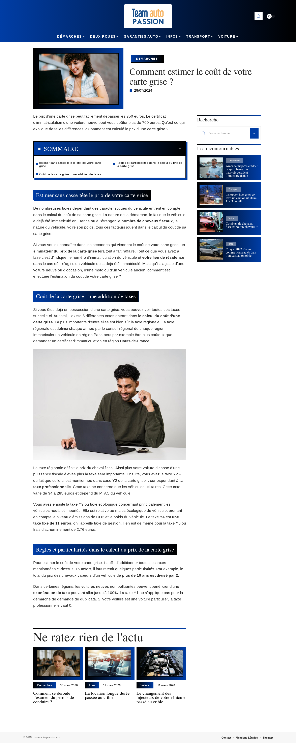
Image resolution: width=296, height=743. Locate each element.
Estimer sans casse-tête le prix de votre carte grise (70, 164)
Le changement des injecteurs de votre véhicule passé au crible (161, 697)
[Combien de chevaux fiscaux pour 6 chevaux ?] (211, 222)
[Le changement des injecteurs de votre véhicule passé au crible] (161, 663)
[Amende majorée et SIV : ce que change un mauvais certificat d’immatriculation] (211, 167)
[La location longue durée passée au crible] (109, 663)
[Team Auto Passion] (148, 16)
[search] (259, 16)
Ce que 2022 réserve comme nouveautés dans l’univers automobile (241, 252)
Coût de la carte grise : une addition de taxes (70, 174)
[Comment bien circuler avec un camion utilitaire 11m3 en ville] (211, 195)
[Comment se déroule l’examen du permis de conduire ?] (58, 663)
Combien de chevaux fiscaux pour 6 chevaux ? (242, 225)
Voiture (145, 685)
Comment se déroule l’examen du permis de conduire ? (53, 697)
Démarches (147, 58)
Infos (92, 685)
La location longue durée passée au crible (107, 695)
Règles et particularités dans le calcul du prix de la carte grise (149, 164)
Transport (233, 189)
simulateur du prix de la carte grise (65, 251)
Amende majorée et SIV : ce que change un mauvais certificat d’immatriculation (242, 171)
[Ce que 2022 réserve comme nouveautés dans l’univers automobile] (211, 249)
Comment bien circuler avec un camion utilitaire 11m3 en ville (241, 197)
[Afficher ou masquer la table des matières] (129, 148)
